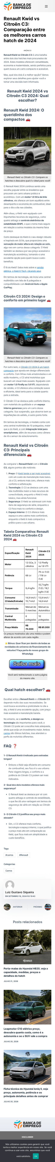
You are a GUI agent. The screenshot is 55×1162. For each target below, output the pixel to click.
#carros (9, 855)
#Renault (23, 855)
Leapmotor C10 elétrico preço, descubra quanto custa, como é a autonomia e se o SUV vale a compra (25, 1032)
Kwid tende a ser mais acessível (34, 473)
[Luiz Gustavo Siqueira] (9, 885)
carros (7, 733)
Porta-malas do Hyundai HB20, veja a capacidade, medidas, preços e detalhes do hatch (26, 972)
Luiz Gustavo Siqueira (19, 892)
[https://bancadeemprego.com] (17, 6)
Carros (9, 870)
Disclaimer (27, 1137)
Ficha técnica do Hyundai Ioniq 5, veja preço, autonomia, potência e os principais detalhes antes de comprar (26, 1092)
